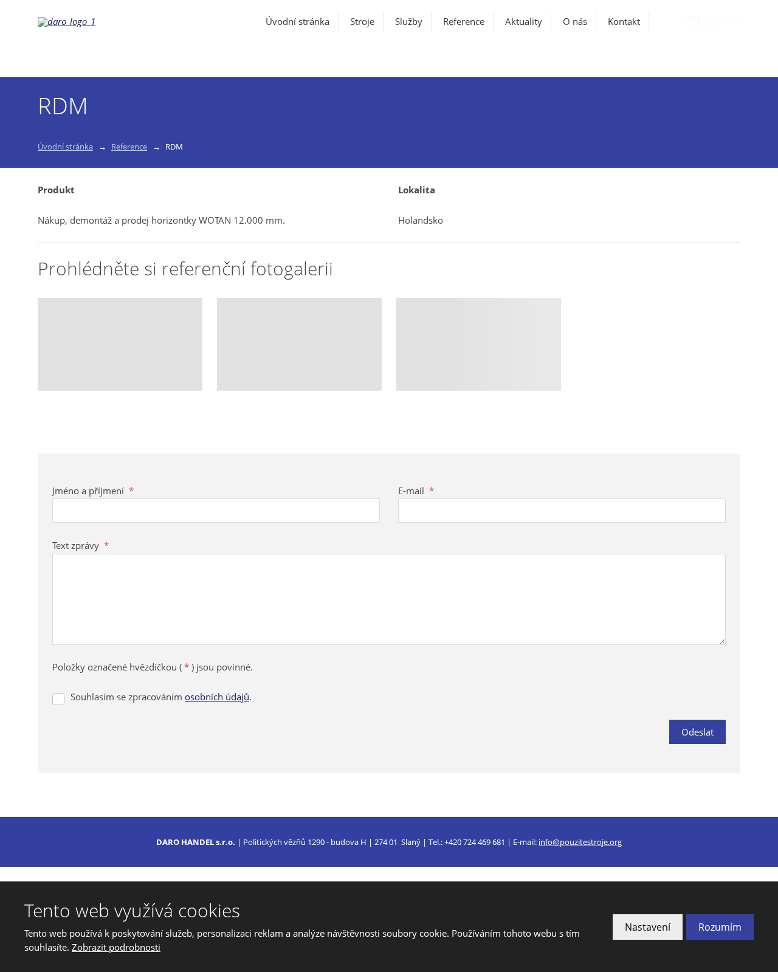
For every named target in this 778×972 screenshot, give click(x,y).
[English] (713, 22)
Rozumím (720, 927)
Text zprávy (80, 545)
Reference (463, 21)
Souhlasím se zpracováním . (161, 697)
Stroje (362, 21)
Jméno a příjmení (93, 490)
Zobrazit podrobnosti (116, 947)
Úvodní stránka (297, 21)
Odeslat (697, 732)
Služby (408, 21)
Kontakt (624, 21)
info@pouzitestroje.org (580, 841)
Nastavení (647, 927)
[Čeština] (692, 22)
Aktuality (523, 21)
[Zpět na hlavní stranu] (104, 22)
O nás (575, 21)
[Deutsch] (733, 22)
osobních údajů (217, 697)
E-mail (416, 490)
